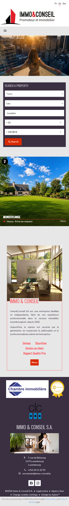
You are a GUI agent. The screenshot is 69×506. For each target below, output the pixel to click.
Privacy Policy (50, 499)
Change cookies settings (25, 494)
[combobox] (34, 93)
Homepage (27, 16)
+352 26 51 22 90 (36, 470)
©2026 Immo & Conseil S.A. (19, 491)
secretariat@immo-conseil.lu (36, 473)
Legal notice (42, 491)
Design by (50, 494)
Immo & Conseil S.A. (34, 427)
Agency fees (57, 491)
